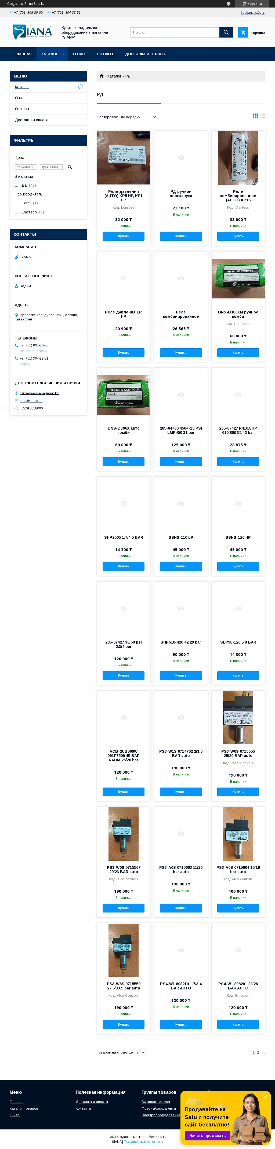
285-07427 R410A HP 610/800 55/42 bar (238, 430)
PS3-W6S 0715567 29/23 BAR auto (123, 869)
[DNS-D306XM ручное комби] (238, 278)
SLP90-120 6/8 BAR (238, 642)
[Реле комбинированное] (180, 278)
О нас (79, 54)
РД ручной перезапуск (181, 193)
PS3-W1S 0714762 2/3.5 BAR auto (180, 753)
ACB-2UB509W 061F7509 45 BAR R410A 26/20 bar (123, 755)
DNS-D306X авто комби (124, 430)
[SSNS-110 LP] (180, 503)
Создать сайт (17, 4)
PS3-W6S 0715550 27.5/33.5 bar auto (123, 986)
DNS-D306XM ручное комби (238, 314)
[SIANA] (32, 40)
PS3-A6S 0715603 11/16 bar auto (180, 869)
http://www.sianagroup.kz (39, 393)
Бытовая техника (156, 1102)
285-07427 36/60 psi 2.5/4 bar (123, 644)
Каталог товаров (24, 1108)
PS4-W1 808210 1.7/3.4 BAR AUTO (181, 986)
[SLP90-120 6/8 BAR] (238, 608)
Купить (123, 236)
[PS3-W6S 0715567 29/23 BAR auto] (123, 833)
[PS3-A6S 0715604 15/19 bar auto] (238, 833)
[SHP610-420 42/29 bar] (180, 608)
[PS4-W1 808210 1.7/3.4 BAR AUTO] (180, 950)
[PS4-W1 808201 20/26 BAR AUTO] (238, 950)
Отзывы (22, 109)
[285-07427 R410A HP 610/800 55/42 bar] (238, 394)
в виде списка (262, 117)
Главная (23, 54)
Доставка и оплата (145, 54)
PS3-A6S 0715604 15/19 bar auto (238, 869)
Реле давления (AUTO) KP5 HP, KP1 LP (123, 195)
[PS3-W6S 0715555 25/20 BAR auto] (238, 717)
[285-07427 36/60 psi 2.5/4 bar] (123, 608)
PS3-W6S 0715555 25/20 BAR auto (238, 753)
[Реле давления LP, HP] (123, 278)
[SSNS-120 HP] (238, 503)
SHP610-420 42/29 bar (181, 642)
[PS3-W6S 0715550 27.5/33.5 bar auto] (123, 950)
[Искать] (226, 32)
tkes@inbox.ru (31, 401)
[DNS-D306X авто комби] (123, 394)
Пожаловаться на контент (143, 1142)
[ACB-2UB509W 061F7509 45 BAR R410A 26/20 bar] (123, 717)
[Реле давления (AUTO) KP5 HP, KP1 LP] (123, 157)
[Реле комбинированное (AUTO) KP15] (238, 157)
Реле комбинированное (181, 314)
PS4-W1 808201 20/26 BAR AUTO (238, 986)
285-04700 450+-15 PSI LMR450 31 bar (181, 430)
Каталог (49, 54)
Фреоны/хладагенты (159, 1108)
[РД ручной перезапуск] (180, 157)
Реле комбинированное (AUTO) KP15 (238, 195)
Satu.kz (161, 1137)
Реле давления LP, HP (123, 314)
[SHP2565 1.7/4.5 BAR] (123, 503)
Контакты (105, 54)
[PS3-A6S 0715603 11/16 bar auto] (180, 833)
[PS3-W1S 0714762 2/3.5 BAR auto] (180, 717)
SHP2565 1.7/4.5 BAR (123, 537)
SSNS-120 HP (238, 537)
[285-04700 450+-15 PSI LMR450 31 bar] (180, 394)
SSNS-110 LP (181, 537)
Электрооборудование (161, 1115)
